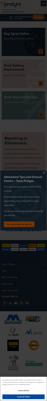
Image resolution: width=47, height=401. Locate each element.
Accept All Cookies (23, 397)
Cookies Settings (23, 390)
